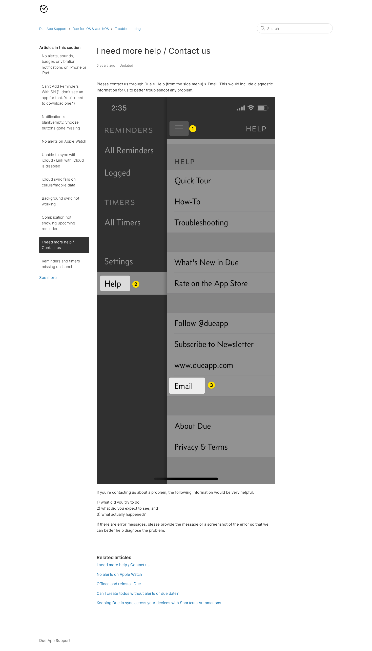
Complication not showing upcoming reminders (58, 223)
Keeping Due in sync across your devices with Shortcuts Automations (159, 602)
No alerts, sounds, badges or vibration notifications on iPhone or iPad (64, 64)
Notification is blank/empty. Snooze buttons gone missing (61, 122)
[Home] (44, 9)
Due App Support (53, 29)
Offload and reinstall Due (119, 583)
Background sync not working (60, 201)
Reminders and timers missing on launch (61, 264)
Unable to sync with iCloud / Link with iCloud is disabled (63, 160)
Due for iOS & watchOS (91, 29)
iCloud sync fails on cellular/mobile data (59, 182)
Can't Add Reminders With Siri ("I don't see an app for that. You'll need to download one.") (62, 95)
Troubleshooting (128, 29)
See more (48, 277)
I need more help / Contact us (58, 245)
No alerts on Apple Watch (64, 141)
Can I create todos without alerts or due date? (138, 593)
